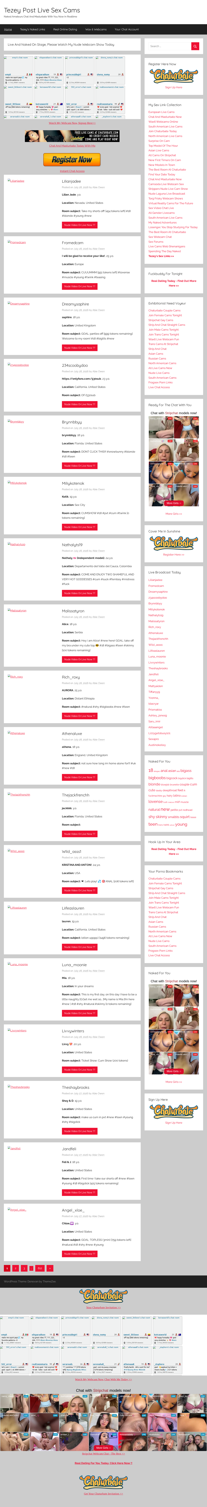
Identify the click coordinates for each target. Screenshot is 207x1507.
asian (172, 771)
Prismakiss (155, 709)
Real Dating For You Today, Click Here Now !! (103, 1463)
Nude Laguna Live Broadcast (166, 193)
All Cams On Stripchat (162, 155)
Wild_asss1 (71, 851)
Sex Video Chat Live (161, 208)
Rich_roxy (71, 677)
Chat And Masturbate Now (165, 116)
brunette (174, 784)
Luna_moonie (74, 964)
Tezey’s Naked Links (32, 29)
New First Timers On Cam (164, 160)
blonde (154, 784)
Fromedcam (72, 242)
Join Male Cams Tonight (163, 329)
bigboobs (157, 777)
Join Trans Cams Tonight (163, 334)
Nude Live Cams (158, 372)
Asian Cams (155, 353)
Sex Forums (155, 241)
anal (164, 771)
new (165, 809)
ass (178, 771)
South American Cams (162, 377)
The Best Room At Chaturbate (167, 169)
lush (165, 802)
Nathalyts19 (72, 544)
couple (184, 784)
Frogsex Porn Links (160, 382)
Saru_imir (154, 721)
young (181, 824)
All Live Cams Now (160, 368)
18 (150, 770)
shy (151, 816)
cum (193, 784)
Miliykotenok (73, 483)
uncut (172, 825)
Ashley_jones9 (157, 715)
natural (154, 809)
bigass (185, 771)
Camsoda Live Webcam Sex (166, 184)
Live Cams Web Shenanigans (166, 246)
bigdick (182, 778)
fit (184, 790)
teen (153, 824)
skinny (161, 816)
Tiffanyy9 (154, 691)
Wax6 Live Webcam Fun (163, 339)
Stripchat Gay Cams (160, 320)
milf (177, 802)
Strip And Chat (157, 348)
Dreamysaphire (75, 304)
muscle (184, 802)
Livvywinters (73, 1030)
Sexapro (153, 739)
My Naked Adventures (162, 222)
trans (160, 825)
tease (193, 817)
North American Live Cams (165, 136)
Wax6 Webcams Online (163, 121)
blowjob (165, 784)
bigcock (172, 778)
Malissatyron (73, 610)
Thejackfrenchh (75, 795)
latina (177, 795)
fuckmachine (155, 795)
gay (164, 796)
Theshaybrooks (75, 1087)
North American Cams (162, 363)
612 (40, 1268)
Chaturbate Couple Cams (164, 310)
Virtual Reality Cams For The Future (170, 203)
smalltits (173, 817)
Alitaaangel (155, 727)
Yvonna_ (153, 697)
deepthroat (170, 790)
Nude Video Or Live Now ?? (79, 225)
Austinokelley (157, 745)
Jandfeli (69, 1148)
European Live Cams (161, 112)
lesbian (184, 796)
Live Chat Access (159, 387)
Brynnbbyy (72, 422)
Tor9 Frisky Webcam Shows (165, 198)
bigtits (190, 778)
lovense (155, 801)
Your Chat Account (127, 29)
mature (171, 802)
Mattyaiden (155, 686)
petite (174, 809)
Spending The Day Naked (164, 251)
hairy (170, 795)
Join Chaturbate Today (162, 131)
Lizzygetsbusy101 (159, 733)
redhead (187, 810)
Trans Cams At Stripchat (163, 344)
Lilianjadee (71, 181)
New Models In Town (161, 165)
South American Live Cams (165, 126)
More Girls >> (174, 513)
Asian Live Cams (158, 150)
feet (180, 790)
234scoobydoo (75, 365)
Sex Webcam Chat (160, 236)
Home (8, 29)
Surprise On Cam (159, 140)
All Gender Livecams (161, 212)
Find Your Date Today (161, 174)
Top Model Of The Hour (163, 145)
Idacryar (153, 703)
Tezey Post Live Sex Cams (42, 10)
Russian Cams (157, 358)
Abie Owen (99, 187)
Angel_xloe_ (73, 1210)
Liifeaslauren (73, 908)
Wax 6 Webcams (96, 29)
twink (166, 825)
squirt (185, 816)
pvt (180, 810)
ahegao (157, 771)
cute (151, 790)
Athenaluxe (72, 733)
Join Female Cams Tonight (165, 315)
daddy (159, 790)
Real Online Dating (65, 29)
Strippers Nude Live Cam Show (168, 188)
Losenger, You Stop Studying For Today (173, 227)
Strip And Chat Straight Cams (166, 324)
